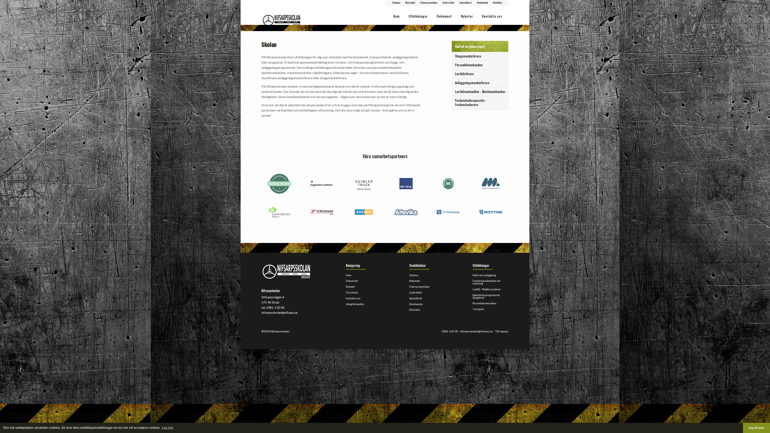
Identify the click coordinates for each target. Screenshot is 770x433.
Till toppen (502, 331)
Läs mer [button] (167, 427)
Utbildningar (418, 16)
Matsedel (410, 2)
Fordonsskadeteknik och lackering (486, 282)
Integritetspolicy (355, 304)
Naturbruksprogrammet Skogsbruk (486, 296)
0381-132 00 (450, 331)
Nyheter (467, 16)
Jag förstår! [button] (756, 427)
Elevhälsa (497, 2)
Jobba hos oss (491, 29)
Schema (396, 2)
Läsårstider (448, 2)
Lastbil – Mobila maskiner (487, 289)
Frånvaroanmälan (428, 2)
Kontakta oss (492, 16)
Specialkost (465, 2)
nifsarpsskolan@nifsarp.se (476, 331)
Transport (478, 309)
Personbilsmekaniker (484, 303)
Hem (396, 16)
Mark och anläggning (484, 275)
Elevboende (482, 2)
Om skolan (352, 292)
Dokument (444, 16)
